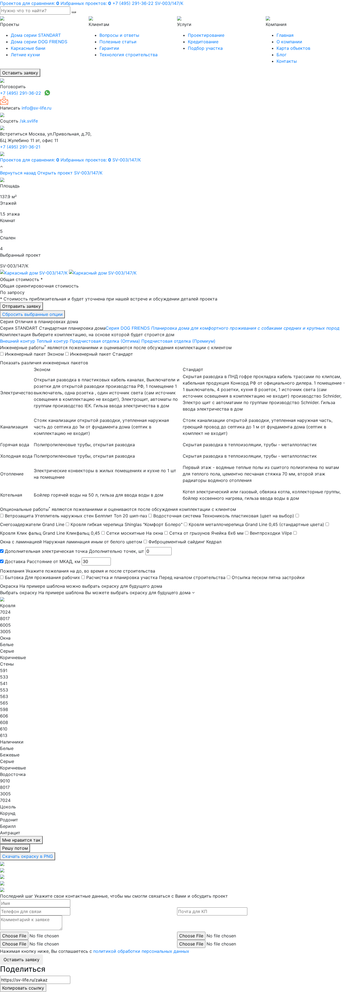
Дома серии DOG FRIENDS (39, 41)
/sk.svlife (29, 121)
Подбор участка (205, 48)
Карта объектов (293, 48)
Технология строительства (128, 54)
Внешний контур (17, 341)
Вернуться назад (18, 173)
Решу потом (15, 848)
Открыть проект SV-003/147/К (69, 173)
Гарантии (109, 48)
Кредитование (203, 41)
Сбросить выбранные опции (32, 314)
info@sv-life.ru (36, 108)
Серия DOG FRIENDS (223, 328)
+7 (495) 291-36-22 (20, 93)
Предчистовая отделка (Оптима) (105, 341)
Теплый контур (52, 341)
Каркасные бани (28, 48)
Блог (282, 54)
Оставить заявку (20, 72)
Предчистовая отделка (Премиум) (178, 341)
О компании (289, 41)
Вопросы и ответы (119, 35)
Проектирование (206, 35)
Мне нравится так (21, 840)
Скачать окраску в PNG (27, 856)
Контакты (287, 61)
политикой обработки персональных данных (141, 951)
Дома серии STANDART (36, 35)
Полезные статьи (118, 41)
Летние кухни (25, 54)
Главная (285, 35)
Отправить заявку (21, 306)
